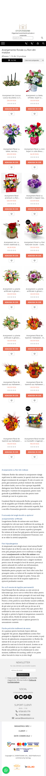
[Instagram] (30, 697)
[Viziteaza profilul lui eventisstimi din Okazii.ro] (17, 767)
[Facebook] (16, 697)
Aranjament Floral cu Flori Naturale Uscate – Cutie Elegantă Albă (34, 243)
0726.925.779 (24, 711)
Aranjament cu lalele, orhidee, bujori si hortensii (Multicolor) (34, 96)
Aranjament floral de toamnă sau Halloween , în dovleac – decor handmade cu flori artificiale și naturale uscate (11, 383)
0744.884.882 (24, 715)
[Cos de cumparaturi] (37, 43)
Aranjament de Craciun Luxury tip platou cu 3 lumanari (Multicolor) (11, 96)
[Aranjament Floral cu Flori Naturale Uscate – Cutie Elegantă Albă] (34, 229)
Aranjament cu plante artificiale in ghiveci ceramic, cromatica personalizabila (11, 290)
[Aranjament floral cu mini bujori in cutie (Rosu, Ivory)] (34, 133)
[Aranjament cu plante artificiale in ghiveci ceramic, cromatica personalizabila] (11, 276)
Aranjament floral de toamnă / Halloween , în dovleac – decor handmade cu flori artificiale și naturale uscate (34, 336)
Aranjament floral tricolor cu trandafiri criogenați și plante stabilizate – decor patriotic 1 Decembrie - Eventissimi (34, 440)
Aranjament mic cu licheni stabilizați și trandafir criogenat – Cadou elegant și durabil (11, 243)
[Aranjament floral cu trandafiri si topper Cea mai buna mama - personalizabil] (34, 183)
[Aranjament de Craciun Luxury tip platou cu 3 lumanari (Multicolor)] (11, 79)
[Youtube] (21, 697)
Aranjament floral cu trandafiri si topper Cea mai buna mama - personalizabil (34, 197)
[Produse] (3, 44)
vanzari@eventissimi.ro (24, 718)
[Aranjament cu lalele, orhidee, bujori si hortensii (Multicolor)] (34, 79)
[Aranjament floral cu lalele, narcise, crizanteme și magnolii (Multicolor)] (11, 133)
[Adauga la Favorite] (11, 114)
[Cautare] (42, 37)
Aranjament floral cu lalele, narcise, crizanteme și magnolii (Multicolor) (12, 150)
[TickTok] (25, 697)
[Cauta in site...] (43, 43)
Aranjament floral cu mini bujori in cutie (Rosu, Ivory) (34, 150)
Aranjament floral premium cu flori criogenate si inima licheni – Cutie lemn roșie (12, 197)
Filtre (13, 60)
